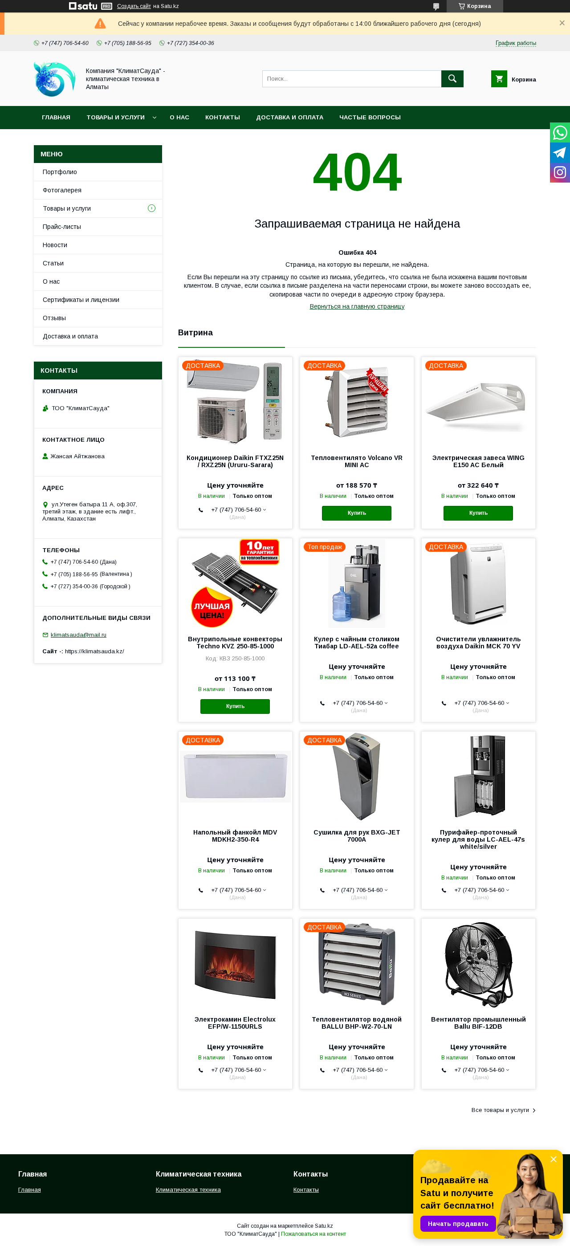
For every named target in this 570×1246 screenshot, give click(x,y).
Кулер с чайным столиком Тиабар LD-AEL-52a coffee (356, 642)
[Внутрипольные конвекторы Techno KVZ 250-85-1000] (235, 582)
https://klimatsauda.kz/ (94, 651)
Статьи (53, 263)
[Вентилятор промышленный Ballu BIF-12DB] (478, 963)
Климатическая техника (188, 1189)
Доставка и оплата (289, 117)
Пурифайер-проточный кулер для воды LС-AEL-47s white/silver (478, 839)
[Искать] (452, 78)
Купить (357, 513)
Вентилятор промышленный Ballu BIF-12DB (478, 1023)
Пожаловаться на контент (313, 1234)
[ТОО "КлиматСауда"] (54, 94)
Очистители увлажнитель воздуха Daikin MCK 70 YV (478, 642)
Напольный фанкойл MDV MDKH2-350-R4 (235, 836)
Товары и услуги (115, 117)
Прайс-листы (62, 226)
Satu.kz (324, 1226)
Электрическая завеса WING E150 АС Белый (478, 461)
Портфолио (60, 171)
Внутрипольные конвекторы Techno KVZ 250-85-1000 (235, 642)
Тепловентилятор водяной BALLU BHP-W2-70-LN (357, 1023)
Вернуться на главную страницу (357, 306)
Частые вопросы (370, 117)
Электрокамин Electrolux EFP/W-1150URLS (235, 1023)
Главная (56, 117)
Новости (55, 244)
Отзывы (54, 318)
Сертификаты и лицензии (81, 299)
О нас (179, 117)
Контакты (222, 117)
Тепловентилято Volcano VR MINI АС (357, 461)
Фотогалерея (62, 190)
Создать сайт (134, 6)
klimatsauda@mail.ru (78, 634)
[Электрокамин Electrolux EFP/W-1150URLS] (235, 963)
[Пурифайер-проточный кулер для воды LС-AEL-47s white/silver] (478, 776)
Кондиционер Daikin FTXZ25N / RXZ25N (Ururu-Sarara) (235, 461)
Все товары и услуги (500, 1110)
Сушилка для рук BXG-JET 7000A (357, 836)
